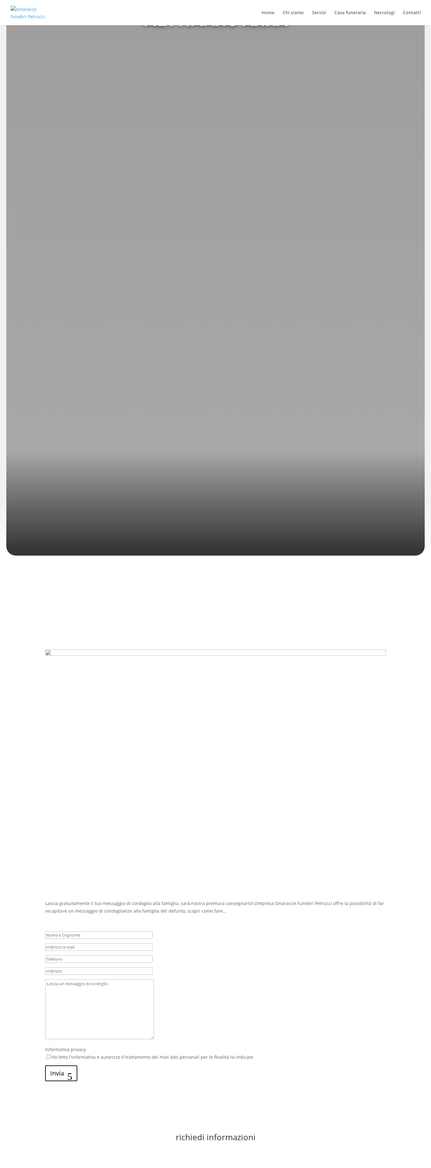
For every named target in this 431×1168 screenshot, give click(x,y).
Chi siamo (293, 12)
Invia (57, 1073)
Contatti (412, 12)
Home (268, 12)
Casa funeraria (350, 12)
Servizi (319, 12)
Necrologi (384, 12)
